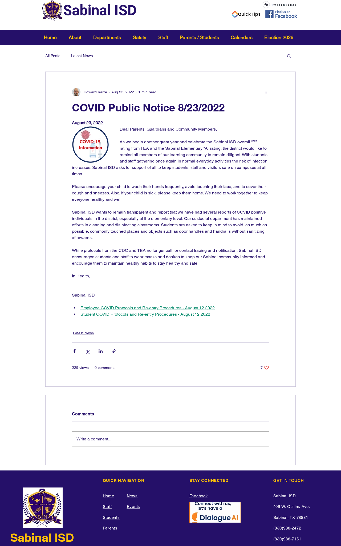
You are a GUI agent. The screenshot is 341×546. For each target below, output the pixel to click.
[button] (77, 37)
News (132, 496)
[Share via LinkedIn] (100, 351)
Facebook (198, 496)
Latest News (82, 55)
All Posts (52, 55)
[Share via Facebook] (74, 351)
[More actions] (266, 92)
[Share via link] (113, 351)
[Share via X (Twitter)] (87, 351)
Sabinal (32, 537)
